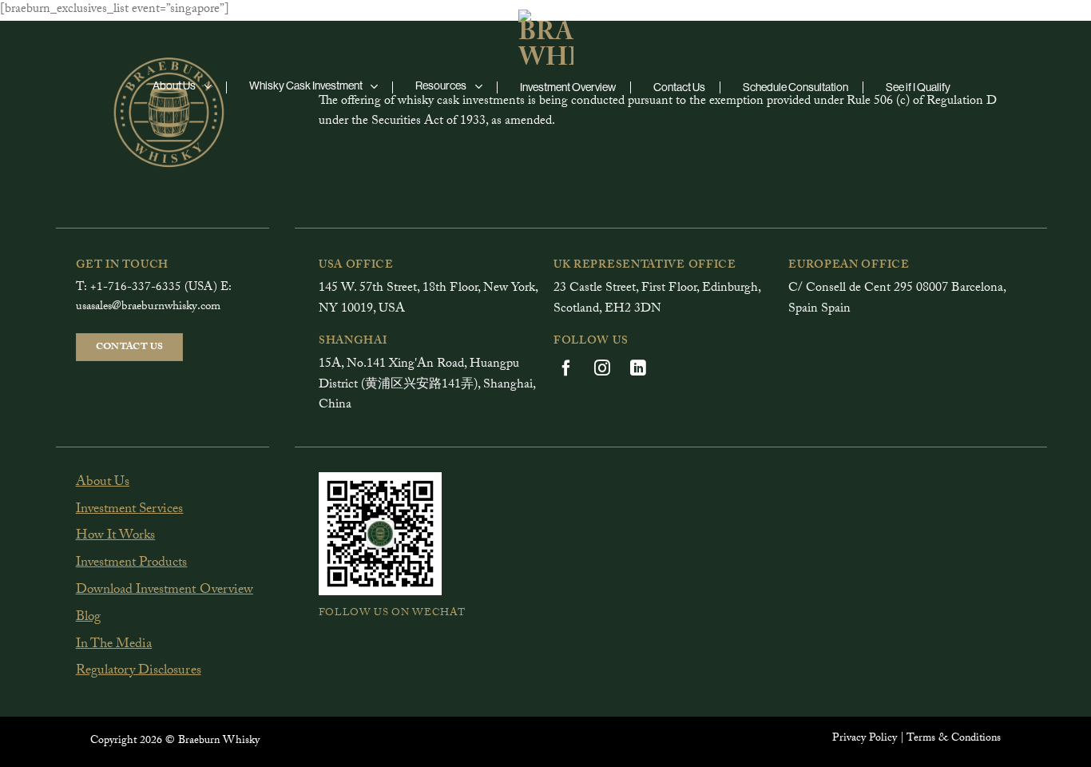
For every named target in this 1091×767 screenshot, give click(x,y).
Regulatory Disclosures (138, 671)
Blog (88, 618)
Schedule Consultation (795, 87)
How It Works (116, 536)
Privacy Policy (864, 739)
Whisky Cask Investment (306, 85)
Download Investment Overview (164, 590)
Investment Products (132, 563)
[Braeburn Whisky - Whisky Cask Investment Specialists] (545, 34)
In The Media (114, 645)
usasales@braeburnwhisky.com (148, 307)
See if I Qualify (918, 87)
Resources (440, 85)
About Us (174, 85)
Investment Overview (568, 87)
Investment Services (130, 510)
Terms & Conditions (954, 739)
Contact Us (679, 87)
